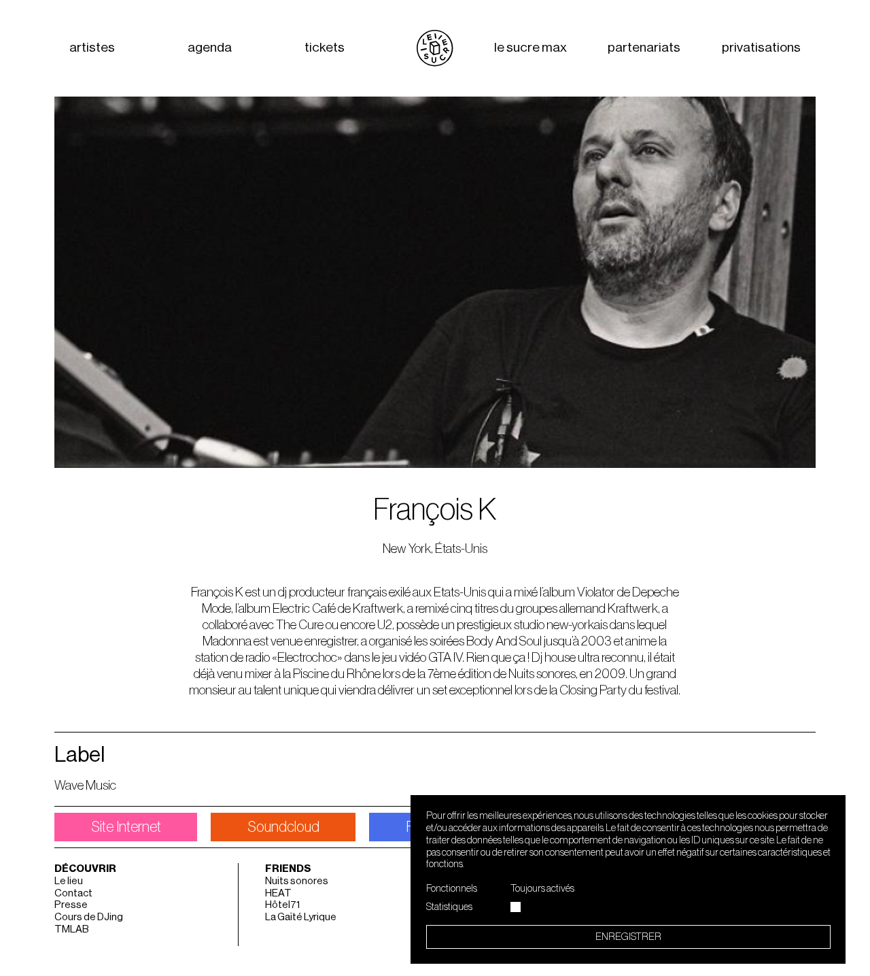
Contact (73, 893)
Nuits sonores (296, 881)
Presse (71, 905)
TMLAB (71, 929)
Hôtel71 (282, 905)
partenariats (644, 47)
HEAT (278, 893)
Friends (288, 869)
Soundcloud (283, 827)
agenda (210, 47)
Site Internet (126, 827)
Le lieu (68, 881)
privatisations (761, 47)
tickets (324, 47)
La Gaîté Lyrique (300, 917)
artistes (92, 47)
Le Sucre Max (530, 47)
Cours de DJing (88, 917)
